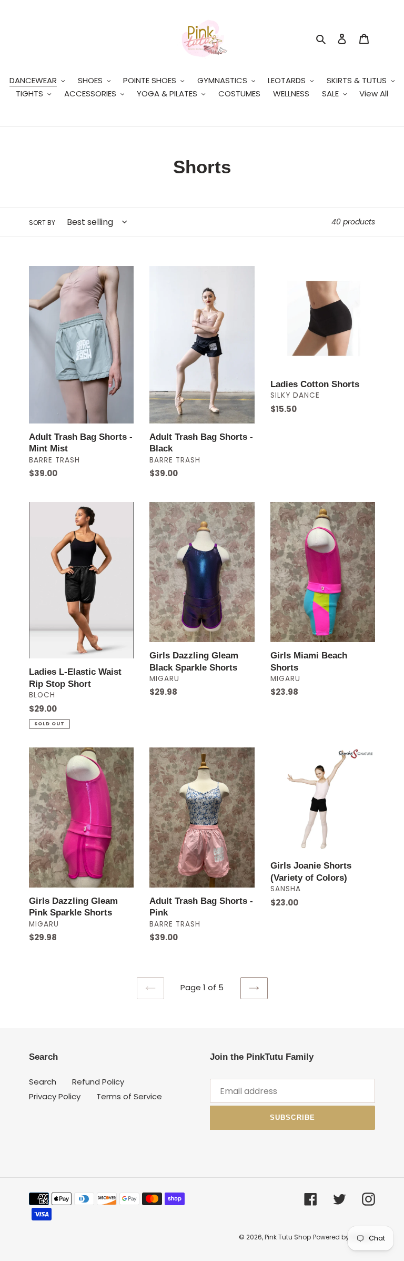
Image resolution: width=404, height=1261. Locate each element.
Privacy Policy (54, 1096)
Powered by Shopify (344, 1237)
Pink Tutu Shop (288, 1237)
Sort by (42, 222)
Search (42, 1081)
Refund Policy (98, 1081)
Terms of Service (129, 1096)
